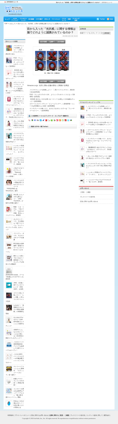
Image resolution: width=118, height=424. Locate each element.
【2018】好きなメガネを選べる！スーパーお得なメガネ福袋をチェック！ (15, 74)
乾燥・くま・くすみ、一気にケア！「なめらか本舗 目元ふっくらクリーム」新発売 (15, 211)
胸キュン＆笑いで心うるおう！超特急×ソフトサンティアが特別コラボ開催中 (15, 260)
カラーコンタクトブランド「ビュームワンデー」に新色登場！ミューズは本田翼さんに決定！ (99, 132)
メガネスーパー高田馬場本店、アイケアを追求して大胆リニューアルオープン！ (15, 346)
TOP (5, 23)
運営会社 (107, 415)
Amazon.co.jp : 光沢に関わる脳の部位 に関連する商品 (48, 85)
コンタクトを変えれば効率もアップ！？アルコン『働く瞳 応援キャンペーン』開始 (15, 393)
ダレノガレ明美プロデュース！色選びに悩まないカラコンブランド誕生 (15, 125)
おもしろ (13, 23)
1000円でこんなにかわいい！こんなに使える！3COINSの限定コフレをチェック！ (15, 334)
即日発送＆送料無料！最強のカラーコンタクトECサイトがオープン (15, 248)
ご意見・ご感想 (85, 192)
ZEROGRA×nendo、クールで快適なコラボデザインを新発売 (15, 277)
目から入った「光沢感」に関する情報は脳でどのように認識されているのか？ (44, 23)
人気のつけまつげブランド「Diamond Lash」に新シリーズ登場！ (15, 172)
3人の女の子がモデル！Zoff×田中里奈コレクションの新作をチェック (15, 322)
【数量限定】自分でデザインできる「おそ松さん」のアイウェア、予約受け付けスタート (15, 113)
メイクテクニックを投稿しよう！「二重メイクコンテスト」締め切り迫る (15, 50)
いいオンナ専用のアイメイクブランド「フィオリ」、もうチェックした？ (15, 150)
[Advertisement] (15, 31)
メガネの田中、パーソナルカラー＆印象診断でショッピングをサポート (15, 358)
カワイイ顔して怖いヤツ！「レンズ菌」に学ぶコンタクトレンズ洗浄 (15, 297)
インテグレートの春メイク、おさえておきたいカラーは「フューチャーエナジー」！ (15, 101)
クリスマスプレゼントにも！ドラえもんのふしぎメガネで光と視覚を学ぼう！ (15, 138)
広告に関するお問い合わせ (89, 201)
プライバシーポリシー (22, 415)
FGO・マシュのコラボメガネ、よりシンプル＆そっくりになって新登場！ (15, 62)
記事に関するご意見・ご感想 (59, 415)
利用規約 (11, 415)
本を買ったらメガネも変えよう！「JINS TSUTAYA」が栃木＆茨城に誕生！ (15, 199)
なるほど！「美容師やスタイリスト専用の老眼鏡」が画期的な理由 (15, 309)
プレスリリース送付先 (87, 197)
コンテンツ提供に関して (94, 415)
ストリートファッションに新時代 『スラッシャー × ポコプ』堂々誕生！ (15, 371)
